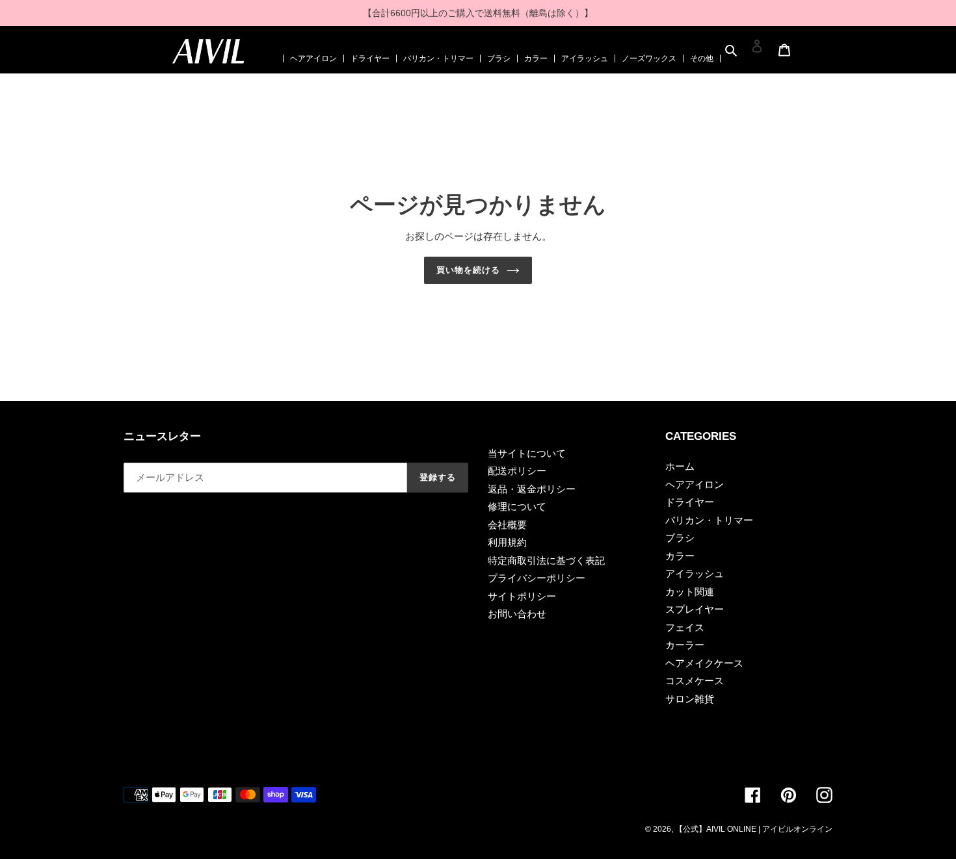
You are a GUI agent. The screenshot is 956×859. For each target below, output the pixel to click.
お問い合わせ (517, 613)
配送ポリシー (517, 470)
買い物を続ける (468, 270)
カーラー (684, 644)
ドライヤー (370, 58)
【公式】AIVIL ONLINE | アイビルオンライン (753, 829)
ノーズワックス (649, 58)
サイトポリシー (522, 596)
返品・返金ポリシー (532, 488)
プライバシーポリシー (536, 577)
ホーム (680, 466)
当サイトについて (527, 453)
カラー (536, 58)
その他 (701, 58)
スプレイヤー (694, 609)
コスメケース (694, 680)
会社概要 (507, 524)
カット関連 (689, 591)
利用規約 (507, 542)
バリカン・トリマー (438, 58)
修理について (517, 506)
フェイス (684, 627)
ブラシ (499, 58)
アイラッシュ (584, 58)
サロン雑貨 (689, 698)
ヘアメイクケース (704, 663)
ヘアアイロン (313, 58)
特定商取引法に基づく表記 (546, 560)
